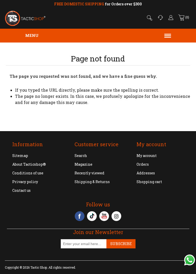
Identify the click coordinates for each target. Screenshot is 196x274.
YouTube (104, 216)
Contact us (21, 190)
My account (147, 155)
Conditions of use (27, 173)
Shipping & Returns (92, 181)
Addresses (146, 173)
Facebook (79, 216)
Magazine (83, 164)
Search (81, 155)
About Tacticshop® (29, 164)
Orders (143, 164)
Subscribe (121, 243)
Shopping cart (149, 181)
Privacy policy (25, 181)
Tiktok (92, 216)
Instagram (116, 216)
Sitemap (20, 155)
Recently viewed (89, 173)
